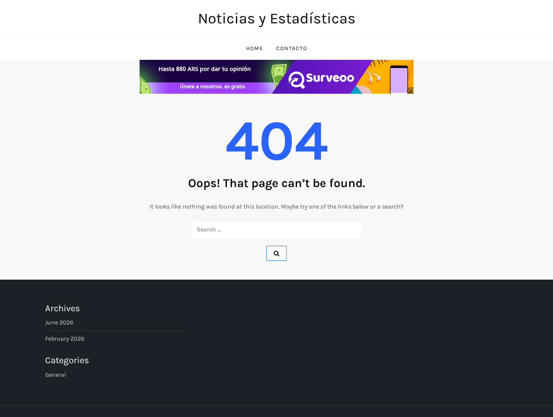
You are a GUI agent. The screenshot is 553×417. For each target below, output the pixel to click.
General (55, 374)
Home (254, 48)
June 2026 (59, 322)
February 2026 (64, 338)
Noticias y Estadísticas (277, 18)
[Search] (276, 253)
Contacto (291, 48)
